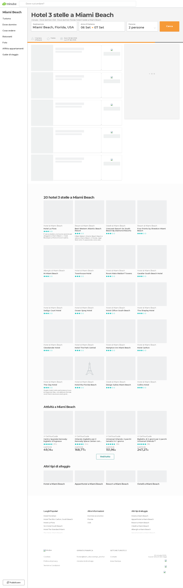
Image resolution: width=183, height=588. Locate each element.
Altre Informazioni (96, 511)
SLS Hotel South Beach (53, 526)
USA (89, 523)
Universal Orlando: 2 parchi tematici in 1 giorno (118, 440)
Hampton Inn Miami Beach (118, 348)
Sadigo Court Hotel (52, 311)
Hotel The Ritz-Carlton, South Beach (58, 519)
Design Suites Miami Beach (118, 385)
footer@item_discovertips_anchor (91, 557)
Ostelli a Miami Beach (148, 484)
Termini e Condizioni (52, 565)
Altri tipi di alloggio (139, 511)
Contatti (113, 557)
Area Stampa (115, 561)
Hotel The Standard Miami (54, 529)
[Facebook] (152, 551)
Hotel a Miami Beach (54, 484)
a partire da (48, 447)
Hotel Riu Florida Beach (85, 385)
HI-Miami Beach (51, 273)
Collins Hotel (143, 385)
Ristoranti (7, 36)
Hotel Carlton (143, 348)
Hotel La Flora (50, 229)
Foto (4, 42)
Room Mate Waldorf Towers (119, 273)
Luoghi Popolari (51, 511)
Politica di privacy (51, 561)
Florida (90, 519)
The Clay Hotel (50, 385)
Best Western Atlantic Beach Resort (88, 230)
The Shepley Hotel (145, 311)
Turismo (6, 18)
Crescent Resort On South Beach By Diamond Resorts (118, 230)
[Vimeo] (161, 551)
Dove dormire (9, 24)
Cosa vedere (8, 30)
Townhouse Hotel (83, 273)
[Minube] (9, 4)
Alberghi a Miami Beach (141, 529)
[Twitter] (157, 551)
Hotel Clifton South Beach (118, 311)
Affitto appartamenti (13, 48)
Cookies (47, 557)
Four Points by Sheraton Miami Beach (151, 230)
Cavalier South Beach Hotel (149, 273)
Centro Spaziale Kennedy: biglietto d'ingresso (55, 440)
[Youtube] (165, 551)
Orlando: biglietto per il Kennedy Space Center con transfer (87, 440)
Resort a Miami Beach (117, 484)
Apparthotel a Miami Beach (89, 484)
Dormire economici (95, 516)
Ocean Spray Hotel (83, 311)
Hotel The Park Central (85, 348)
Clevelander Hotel (52, 348)
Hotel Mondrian (50, 516)
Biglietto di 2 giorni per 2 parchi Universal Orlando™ (152, 440)
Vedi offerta (112, 54)
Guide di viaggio (10, 54)
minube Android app (85, 561)
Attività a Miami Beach (59, 406)
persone (137, 27)
